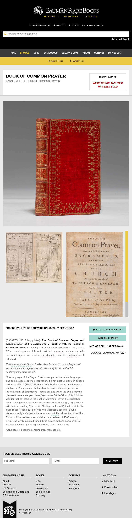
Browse (40, 484)
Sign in (75, 25)
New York (49, 17)
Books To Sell (43, 491)
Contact (7, 484)
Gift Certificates (11, 495)
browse (24, 53)
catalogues (50, 53)
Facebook (74, 484)
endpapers (74, 355)
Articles (72, 480)
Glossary (40, 495)
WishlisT (60, 25)
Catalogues (42, 488)
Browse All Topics (55, 61)
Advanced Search (120, 39)
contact (99, 53)
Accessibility (25, 513)
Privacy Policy (64, 510)
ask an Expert (108, 338)
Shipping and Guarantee (16, 491)
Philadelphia (70, 17)
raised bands (48, 355)
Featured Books (77, 61)
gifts (36, 53)
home (13, 53)
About (6, 480)
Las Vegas (91, 17)
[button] (91, 25)
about (86, 53)
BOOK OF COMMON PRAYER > (108, 352)
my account (115, 53)
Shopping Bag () (40, 25)
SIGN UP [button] (111, 460)
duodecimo (18, 364)
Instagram (74, 488)
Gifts (38, 480)
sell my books (70, 53)
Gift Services (9, 488)
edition (27, 364)
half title (55, 413)
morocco (59, 351)
